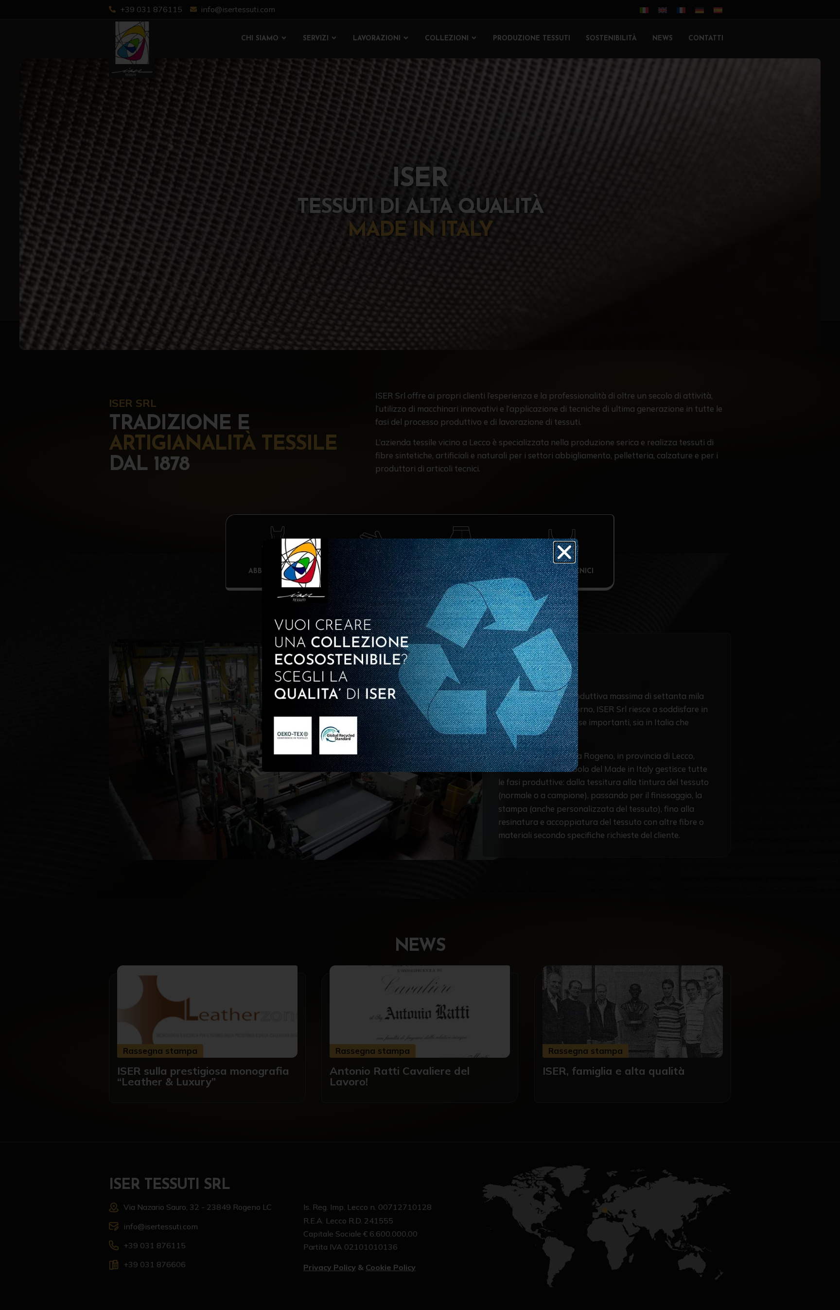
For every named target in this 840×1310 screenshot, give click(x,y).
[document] (420, 655)
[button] (564, 552)
